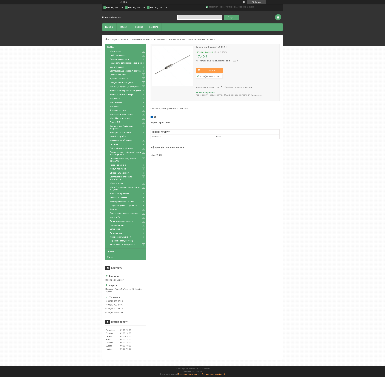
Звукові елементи (118, 75)
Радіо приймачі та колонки (122, 201)
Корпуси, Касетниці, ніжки (122, 114)
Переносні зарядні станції (122, 241)
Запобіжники (158, 39)
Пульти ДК (115, 122)
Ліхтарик (114, 144)
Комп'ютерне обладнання (122, 140)
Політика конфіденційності (213, 374)
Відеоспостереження (119, 193)
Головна (109, 27)
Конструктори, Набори (120, 132)
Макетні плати (116, 183)
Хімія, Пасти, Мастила (120, 118)
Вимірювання (116, 102)
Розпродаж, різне (118, 165)
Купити (212, 70)
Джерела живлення (119, 79)
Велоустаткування (118, 197)
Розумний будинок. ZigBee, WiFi (124, 205)
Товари (123, 27)
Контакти (154, 27)
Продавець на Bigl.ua (192, 371)
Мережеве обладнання (120, 237)
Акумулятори (116, 233)
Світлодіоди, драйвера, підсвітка (125, 71)
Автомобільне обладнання (122, 245)
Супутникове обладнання (121, 221)
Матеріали (115, 106)
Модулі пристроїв (118, 169)
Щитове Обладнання (119, 173)
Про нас (139, 27)
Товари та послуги (119, 39)
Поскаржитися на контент (189, 374)
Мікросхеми (115, 51)
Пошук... (231, 17)
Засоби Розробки (118, 136)
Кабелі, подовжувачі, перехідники (125, 90)
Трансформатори (118, 110)
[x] (155, 117)
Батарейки (115, 229)
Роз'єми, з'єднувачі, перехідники (125, 86)
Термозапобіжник (176, 39)
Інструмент (115, 98)
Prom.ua (206, 369)
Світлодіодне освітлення (121, 148)
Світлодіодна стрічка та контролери (121, 178)
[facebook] (152, 117)
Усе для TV (115, 217)
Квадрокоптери (117, 225)
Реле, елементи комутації (121, 83)
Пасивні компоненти (140, 39)
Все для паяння (117, 67)
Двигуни (113, 209)
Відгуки (110, 257)
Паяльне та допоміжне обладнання (126, 63)
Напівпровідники (118, 55)
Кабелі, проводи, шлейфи (121, 94)
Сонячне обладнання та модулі (124, 213)
